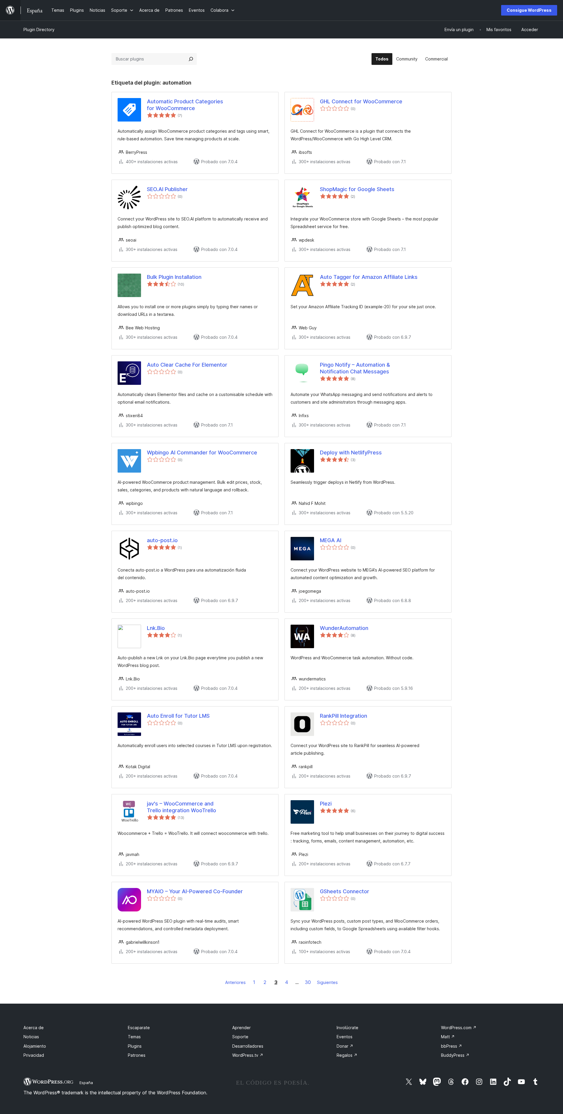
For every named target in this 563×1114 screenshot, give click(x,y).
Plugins (135, 1046)
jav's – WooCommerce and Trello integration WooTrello (181, 806)
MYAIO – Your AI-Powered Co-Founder (195, 891)
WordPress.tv (247, 1055)
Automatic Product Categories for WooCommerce (185, 104)
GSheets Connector (344, 891)
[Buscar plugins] (191, 59)
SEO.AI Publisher (167, 189)
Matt (448, 1036)
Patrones (136, 1055)
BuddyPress (455, 1055)
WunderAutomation (344, 628)
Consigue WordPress (529, 10)
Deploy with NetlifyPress (351, 452)
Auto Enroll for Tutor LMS (178, 716)
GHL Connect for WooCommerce (361, 101)
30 (308, 982)
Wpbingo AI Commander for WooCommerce (202, 452)
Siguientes (327, 982)
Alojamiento (34, 1046)
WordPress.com (458, 1027)
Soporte (240, 1036)
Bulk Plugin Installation (174, 277)
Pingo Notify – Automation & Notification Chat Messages (355, 368)
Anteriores (235, 982)
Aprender (241, 1027)
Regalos (347, 1055)
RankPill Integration (343, 716)
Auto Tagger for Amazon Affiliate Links (369, 277)
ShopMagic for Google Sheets (357, 189)
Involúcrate (347, 1027)
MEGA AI (330, 540)
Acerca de (33, 1027)
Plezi (326, 803)
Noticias (31, 1036)
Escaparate (139, 1027)
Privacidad (33, 1055)
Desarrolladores (247, 1046)
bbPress (451, 1046)
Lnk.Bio (156, 628)
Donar (345, 1046)
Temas (134, 1036)
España (86, 1082)
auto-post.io (162, 540)
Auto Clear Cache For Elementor (187, 365)
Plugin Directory (39, 29)
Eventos (344, 1036)
